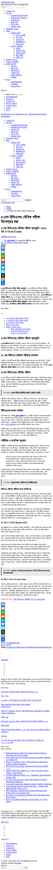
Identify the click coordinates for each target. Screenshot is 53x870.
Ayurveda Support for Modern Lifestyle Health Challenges (29, 784)
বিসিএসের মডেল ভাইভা (12, 325)
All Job (9, 13)
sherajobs (17, 863)
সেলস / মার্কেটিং (21, 35)
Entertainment (16, 82)
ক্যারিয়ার (13, 77)
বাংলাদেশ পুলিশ (20, 51)
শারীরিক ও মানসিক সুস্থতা (13, 327)
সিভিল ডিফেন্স (15, 71)
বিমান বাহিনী (19, 55)
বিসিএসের (14, 299)
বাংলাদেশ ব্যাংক (21, 53)
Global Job (15, 20)
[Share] (26, 283)
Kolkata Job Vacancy (19, 18)
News (8, 79)
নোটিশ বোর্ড (19, 57)
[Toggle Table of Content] (3, 314)
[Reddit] (26, 260)
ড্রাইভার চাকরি (15, 33)
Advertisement (11, 97)
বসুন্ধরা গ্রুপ (20, 40)
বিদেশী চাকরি (5, 725)
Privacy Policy (11, 103)
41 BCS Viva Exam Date (19, 333)
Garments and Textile (19, 15)
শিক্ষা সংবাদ (14, 68)
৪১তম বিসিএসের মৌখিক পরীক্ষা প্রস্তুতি (17, 318)
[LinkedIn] (26, 264)
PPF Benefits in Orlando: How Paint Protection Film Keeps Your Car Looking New (26, 792)
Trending (14, 84)
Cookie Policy (11, 105)
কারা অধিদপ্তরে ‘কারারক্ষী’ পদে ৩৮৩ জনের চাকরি (29, 599)
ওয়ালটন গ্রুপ (15, 73)
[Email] (26, 252)
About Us (10, 99)
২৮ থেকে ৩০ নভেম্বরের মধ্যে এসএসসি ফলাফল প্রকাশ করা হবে (21, 700)
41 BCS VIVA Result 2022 (19, 331)
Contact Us (10, 11)
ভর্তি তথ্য (14, 66)
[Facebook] (26, 248)
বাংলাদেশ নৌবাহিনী (16, 46)
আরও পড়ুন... (5, 822)
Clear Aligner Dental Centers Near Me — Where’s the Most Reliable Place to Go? (27, 787)
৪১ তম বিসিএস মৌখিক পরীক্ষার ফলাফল (17, 320)
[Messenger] (26, 268)
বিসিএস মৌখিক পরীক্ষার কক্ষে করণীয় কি (20, 329)
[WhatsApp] (26, 256)
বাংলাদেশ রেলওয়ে (11, 60)
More (8, 31)
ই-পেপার (21, 384)
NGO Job (14, 24)
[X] (26, 275)
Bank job (14, 22)
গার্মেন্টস (18, 49)
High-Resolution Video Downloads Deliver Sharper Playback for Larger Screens (26, 754)
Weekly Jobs (16, 26)
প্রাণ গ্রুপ (19, 37)
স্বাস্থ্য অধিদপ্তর (16, 75)
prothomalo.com (13, 643)
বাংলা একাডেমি (10, 424)
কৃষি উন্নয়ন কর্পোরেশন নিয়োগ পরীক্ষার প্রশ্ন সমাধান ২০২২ (19, 692)
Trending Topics (12, 29)
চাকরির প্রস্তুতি (11, 64)
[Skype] (26, 271)
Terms (8, 108)
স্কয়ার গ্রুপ (19, 44)
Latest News (16, 86)
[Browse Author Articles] (6, 657)
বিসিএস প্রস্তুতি (6, 645)
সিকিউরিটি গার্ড (20, 42)
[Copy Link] (26, 279)
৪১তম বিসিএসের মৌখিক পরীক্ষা (14, 323)
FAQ (8, 110)
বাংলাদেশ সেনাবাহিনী (12, 62)
